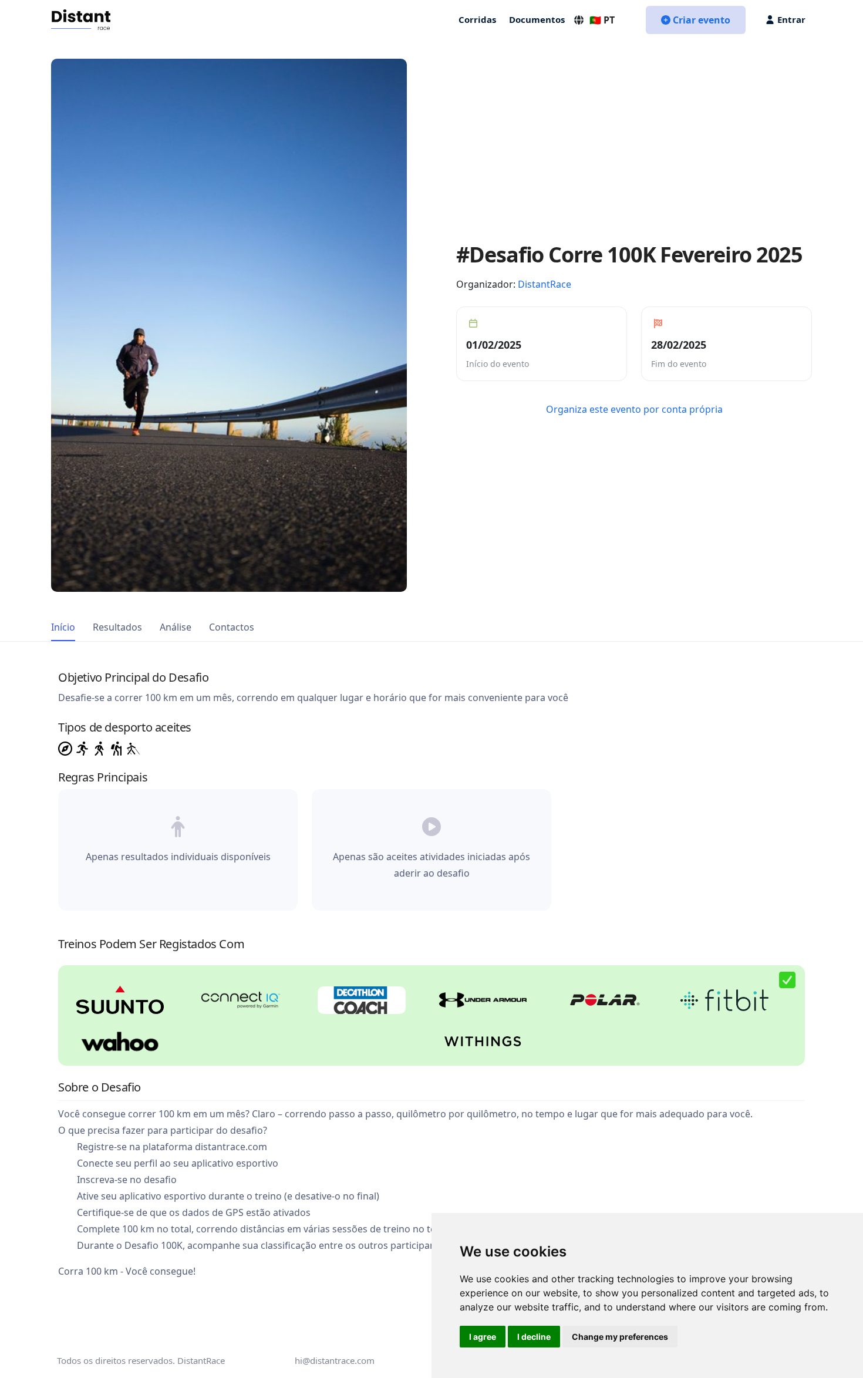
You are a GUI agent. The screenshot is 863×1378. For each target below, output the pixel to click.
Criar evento (701, 20)
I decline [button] (534, 1337)
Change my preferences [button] (620, 1337)
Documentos (537, 19)
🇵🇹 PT (602, 20)
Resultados (117, 627)
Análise (175, 627)
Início (63, 627)
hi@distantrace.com (335, 1360)
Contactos (231, 627)
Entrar (791, 19)
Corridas (477, 19)
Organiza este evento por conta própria (634, 409)
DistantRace (544, 284)
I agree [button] (482, 1337)
